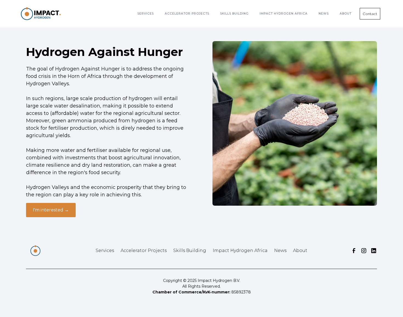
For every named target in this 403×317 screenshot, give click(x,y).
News (280, 250)
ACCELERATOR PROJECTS (187, 13)
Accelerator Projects (144, 250)
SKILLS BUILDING (234, 13)
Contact (370, 14)
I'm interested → (51, 210)
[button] (145, 13)
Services (145, 13)
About (300, 250)
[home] (40, 14)
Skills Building (189, 250)
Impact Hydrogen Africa (284, 13)
